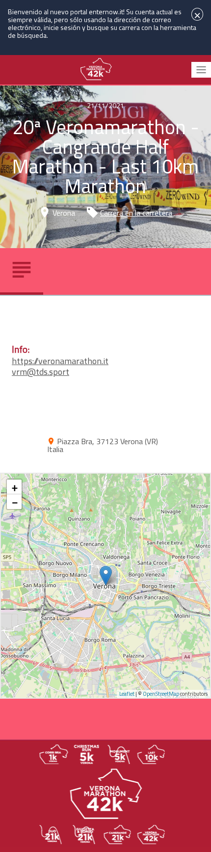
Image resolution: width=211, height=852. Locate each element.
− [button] (15, 501)
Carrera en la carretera (136, 213)
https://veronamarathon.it (60, 361)
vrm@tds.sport (40, 371)
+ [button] (15, 487)
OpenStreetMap (161, 694)
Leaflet (126, 694)
